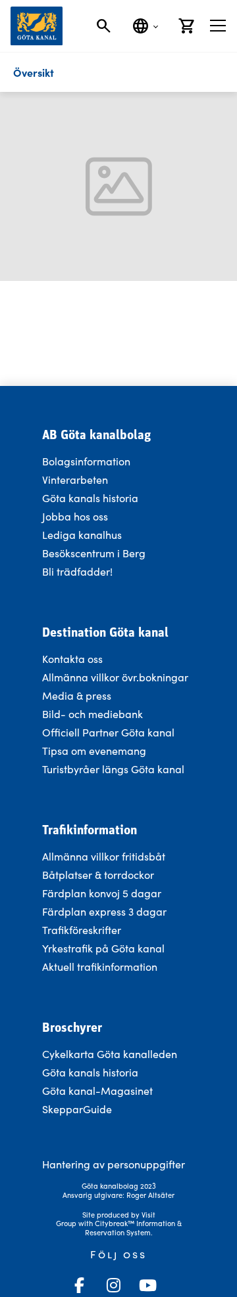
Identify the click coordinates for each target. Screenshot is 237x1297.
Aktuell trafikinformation (101, 966)
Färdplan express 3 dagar (104, 911)
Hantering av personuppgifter (113, 1164)
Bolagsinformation (86, 461)
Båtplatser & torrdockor (98, 875)
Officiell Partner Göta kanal (108, 732)
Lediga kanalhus (82, 535)
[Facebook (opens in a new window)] (79, 1285)
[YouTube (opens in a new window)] (147, 1285)
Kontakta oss (72, 659)
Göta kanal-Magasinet (97, 1090)
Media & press (76, 695)
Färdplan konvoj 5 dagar (101, 893)
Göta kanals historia (90, 498)
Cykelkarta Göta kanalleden (109, 1054)
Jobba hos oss (75, 516)
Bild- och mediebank (92, 714)
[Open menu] (217, 25)
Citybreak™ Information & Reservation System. (133, 1227)
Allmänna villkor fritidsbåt (103, 856)
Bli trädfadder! (77, 571)
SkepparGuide (77, 1109)
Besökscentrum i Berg (93, 553)
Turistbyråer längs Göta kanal (113, 769)
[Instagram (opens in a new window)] (113, 1285)
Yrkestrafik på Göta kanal (103, 948)
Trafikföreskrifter (81, 930)
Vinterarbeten (75, 479)
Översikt (33, 72)
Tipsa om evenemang (94, 750)
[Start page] (37, 26)
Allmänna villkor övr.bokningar (115, 677)
